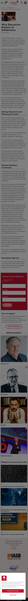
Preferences (13, 595)
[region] (13, 586)
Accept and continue (13, 590)
